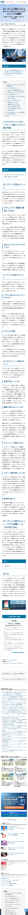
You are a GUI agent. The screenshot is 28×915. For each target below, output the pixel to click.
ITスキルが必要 (11, 98)
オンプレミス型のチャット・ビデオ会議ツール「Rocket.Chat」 (15, 113)
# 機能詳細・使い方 (5, 878)
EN (20, 2)
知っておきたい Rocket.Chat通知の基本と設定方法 (16, 842)
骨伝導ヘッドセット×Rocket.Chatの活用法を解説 (16, 848)
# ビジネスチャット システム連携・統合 (9, 880)
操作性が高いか (11, 110)
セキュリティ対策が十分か (14, 106)
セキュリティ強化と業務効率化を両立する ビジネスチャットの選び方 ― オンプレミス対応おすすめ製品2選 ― (14, 713)
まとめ (7, 115)
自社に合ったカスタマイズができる (16, 92)
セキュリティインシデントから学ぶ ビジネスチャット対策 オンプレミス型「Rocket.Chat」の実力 (14, 706)
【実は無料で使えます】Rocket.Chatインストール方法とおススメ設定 (16, 828)
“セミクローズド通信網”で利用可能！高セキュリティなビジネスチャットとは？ (14, 750)
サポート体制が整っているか (14, 108)
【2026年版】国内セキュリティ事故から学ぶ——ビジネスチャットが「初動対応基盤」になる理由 (14, 696)
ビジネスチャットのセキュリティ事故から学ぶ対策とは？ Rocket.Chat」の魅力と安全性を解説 (14, 703)
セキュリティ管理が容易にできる (15, 90)
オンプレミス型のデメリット (12, 94)
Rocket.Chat (7, 566)
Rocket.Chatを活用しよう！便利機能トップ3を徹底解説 (16, 834)
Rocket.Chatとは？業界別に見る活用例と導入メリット (16, 853)
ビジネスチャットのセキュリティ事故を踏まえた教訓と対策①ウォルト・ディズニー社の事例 (14, 726)
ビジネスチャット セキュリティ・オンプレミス (13, 663)
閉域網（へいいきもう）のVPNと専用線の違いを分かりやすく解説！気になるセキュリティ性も (14, 732)
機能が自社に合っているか (14, 104)
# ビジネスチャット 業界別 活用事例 (8, 883)
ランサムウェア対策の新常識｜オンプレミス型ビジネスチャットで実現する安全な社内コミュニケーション (14, 709)
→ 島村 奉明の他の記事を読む (17, 652)
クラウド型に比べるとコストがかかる (16, 96)
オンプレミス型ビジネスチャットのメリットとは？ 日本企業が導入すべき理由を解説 (14, 717)
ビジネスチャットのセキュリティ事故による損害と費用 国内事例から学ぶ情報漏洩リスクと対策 (14, 720)
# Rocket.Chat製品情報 (6, 882)
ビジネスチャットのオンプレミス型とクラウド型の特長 (13, 893)
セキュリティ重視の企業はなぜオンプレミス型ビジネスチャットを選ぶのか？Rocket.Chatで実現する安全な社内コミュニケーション (14, 72)
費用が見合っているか (13, 102)
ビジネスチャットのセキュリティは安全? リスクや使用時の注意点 (15, 679)
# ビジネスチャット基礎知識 (7, 885)
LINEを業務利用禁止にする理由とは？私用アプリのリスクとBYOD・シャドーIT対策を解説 (14, 692)
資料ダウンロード (14, 813)
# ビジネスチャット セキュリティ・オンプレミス (11, 876)
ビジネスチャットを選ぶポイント (13, 100)
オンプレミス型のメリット (12, 88)
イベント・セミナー (14, 815)
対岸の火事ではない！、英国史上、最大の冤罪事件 (14, 673)
